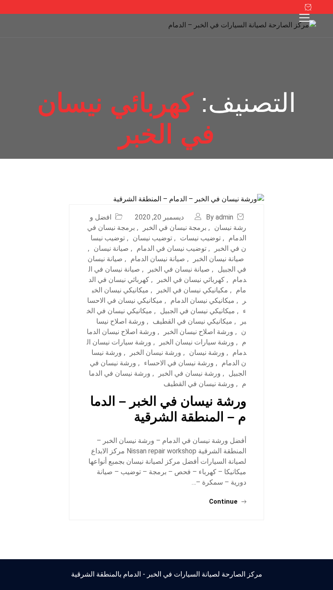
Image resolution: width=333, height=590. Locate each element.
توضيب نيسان (152, 238)
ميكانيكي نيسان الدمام (202, 300)
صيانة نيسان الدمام (158, 259)
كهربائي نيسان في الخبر (191, 279)
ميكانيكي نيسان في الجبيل (197, 311)
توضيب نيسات (200, 238)
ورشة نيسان (207, 352)
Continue (224, 501)
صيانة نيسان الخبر (218, 259)
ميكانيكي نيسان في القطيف (192, 321)
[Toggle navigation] (304, 18)
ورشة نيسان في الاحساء (179, 363)
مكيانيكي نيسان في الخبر (192, 290)
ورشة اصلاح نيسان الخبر (198, 332)
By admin (219, 217)
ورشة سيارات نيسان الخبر (196, 342)
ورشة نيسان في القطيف (198, 384)
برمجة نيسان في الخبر (174, 227)
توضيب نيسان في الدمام (171, 248)
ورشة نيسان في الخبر (189, 373)
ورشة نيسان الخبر (155, 352)
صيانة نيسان (111, 248)
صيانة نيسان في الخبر (179, 269)
